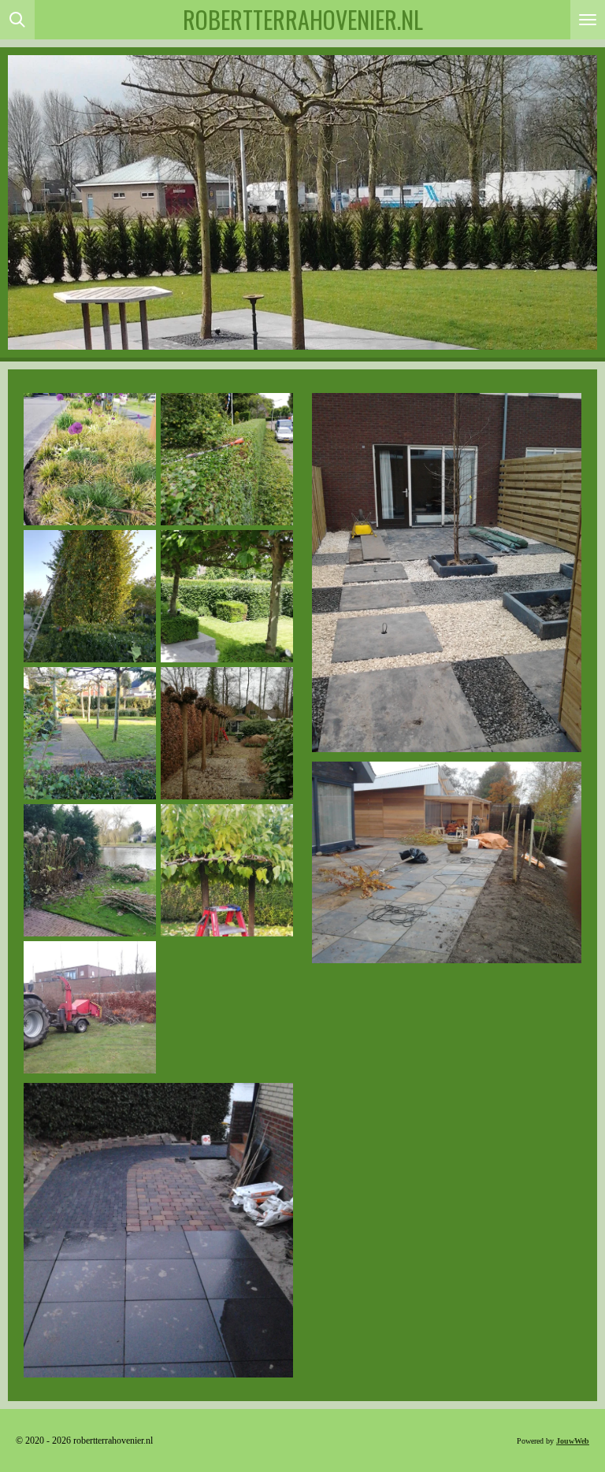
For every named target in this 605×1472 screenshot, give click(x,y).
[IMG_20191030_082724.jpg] (89, 596)
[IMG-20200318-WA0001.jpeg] (226, 733)
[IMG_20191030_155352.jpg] (89, 733)
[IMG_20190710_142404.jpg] (226, 459)
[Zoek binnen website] (17, 19)
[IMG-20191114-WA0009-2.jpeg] (226, 870)
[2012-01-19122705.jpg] (89, 1007)
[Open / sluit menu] (587, 19)
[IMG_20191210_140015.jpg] (89, 870)
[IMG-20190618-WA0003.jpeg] (226, 596)
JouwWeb (572, 1441)
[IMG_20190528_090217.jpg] (89, 459)
